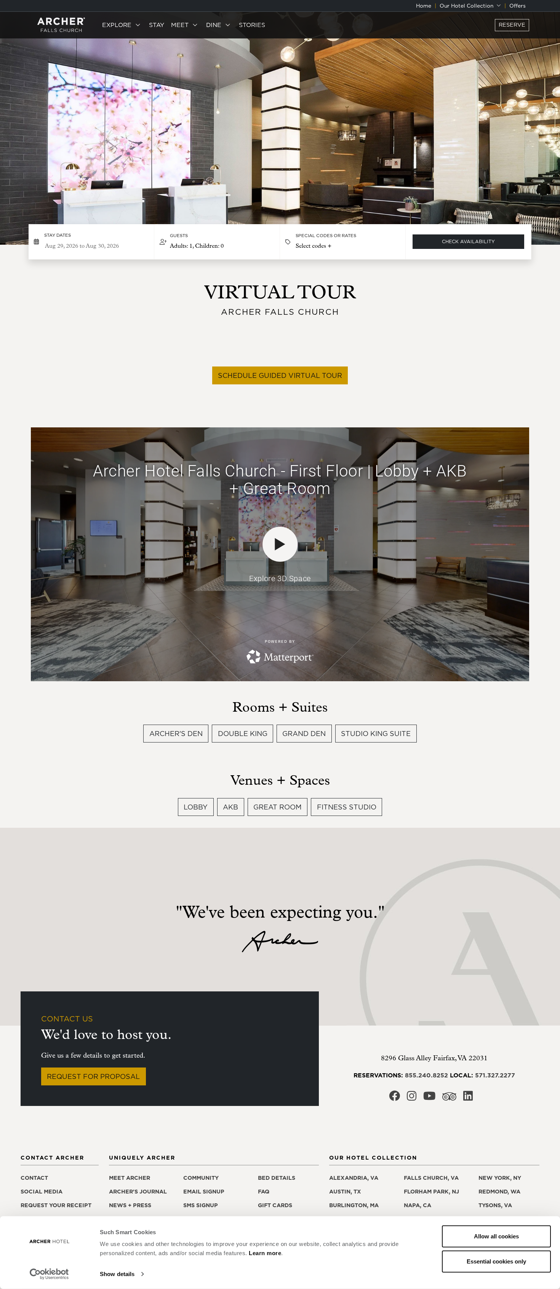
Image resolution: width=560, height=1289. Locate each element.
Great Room (277, 807)
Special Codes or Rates (326, 236)
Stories (252, 25)
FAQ (263, 1191)
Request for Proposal (93, 1076)
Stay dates (57, 235)
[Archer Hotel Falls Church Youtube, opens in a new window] (429, 1098)
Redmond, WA (499, 1191)
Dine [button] (214, 25)
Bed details (276, 1178)
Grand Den (304, 733)
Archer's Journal (138, 1191)
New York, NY (499, 1178)
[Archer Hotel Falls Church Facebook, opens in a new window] (394, 1098)
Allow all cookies (496, 1236)
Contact (34, 1178)
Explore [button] (117, 25)
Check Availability (468, 241)
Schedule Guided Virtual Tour (280, 375)
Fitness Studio (346, 807)
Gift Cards (275, 1205)
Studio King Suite (376, 733)
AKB (230, 807)
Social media (41, 1191)
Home (423, 6)
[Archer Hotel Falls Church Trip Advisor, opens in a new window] (449, 1098)
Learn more (265, 1253)
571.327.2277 (495, 1075)
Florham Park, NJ (431, 1191)
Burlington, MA (354, 1205)
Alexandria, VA (353, 1178)
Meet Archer (129, 1178)
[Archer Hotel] (61, 25)
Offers (517, 6)
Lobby (196, 807)
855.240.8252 (426, 1075)
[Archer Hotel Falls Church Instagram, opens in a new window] (411, 1098)
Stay (156, 25)
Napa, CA (417, 1205)
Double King (242, 733)
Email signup (203, 1191)
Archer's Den (176, 733)
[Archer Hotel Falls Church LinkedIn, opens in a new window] (468, 1098)
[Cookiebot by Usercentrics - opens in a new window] (49, 1274)
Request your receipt (56, 1205)
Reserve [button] (512, 25)
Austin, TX (345, 1191)
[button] (217, 241)
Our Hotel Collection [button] (467, 6)
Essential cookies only (496, 1261)
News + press (130, 1205)
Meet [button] (180, 25)
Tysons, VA (495, 1205)
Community (201, 1178)
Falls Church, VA (431, 1178)
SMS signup (200, 1205)
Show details (117, 1274)
